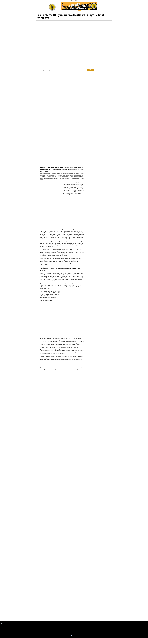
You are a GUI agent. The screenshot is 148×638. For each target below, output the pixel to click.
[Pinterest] (82, 22)
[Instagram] (103, 6)
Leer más (41, 74)
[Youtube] (107, 6)
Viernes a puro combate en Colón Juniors (49, 369)
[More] (87, 22)
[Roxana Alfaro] (41, 70)
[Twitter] (105, 6)
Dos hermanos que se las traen (77, 369)
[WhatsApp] (84, 22)
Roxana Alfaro (48, 70)
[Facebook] (101, 6)
